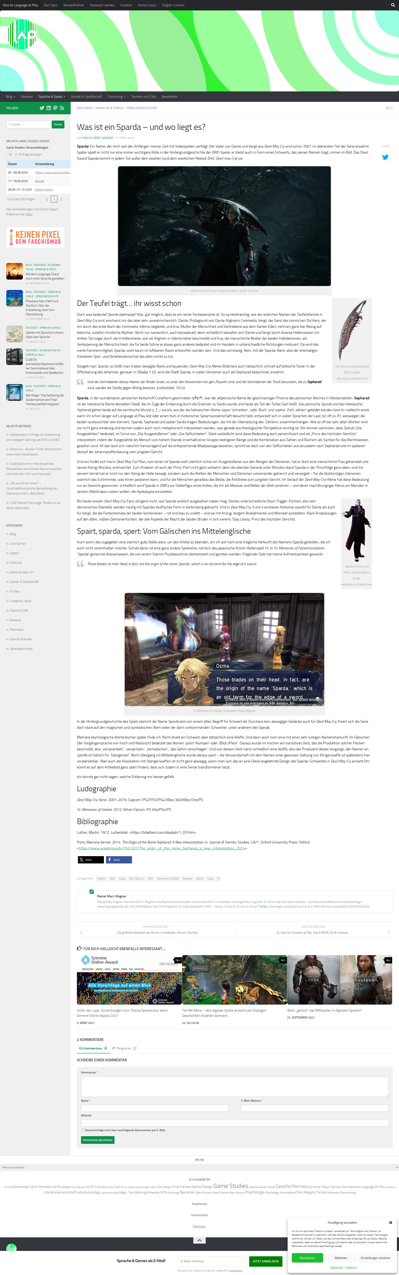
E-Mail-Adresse (252, 1100)
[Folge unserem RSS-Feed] (61, 107)
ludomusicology (88, 1192)
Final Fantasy (181, 1187)
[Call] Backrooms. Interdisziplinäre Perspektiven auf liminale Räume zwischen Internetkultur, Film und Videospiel (34, 469)
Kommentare (95, 1048)
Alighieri (101, 878)
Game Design (202, 1186)
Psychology (272, 1192)
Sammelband (288, 1192)
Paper (232, 1192)
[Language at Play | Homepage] (21, 34)
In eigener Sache (50, 350)
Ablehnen (341, 1258)
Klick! (29, 214)
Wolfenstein (333, 1192)
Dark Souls (115, 1187)
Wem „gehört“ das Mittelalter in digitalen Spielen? (324, 1010)
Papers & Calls (35, 354)
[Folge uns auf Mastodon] (55, 107)
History (305, 1186)
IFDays (325, 1187)
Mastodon (199, 1226)
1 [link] (54, 199)
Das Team (51, 5)
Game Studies (230, 1186)
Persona (240, 1192)
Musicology (173, 1192)
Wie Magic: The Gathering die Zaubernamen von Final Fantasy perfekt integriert (45, 399)
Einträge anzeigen (30, 154)
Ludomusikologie (109, 1192)
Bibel (112, 878)
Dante (122, 878)
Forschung (115, 97)
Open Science (221, 1192)
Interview (335, 1187)
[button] (391, 1223)
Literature (390, 1187)
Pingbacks (126, 1048)
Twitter (262, 906)
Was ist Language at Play (20, 5)
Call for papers (61, 1187)
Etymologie (144, 1187)
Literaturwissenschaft (60, 1192)
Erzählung (133, 1187)
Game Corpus (147, 5)
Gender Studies (267, 1187)
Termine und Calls (143, 97)
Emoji (124, 1187)
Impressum (351, 1267)
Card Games (18, 543)
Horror (316, 1187)
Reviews (27, 97)
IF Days (15, 591)
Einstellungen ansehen (375, 1258)
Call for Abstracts (40, 1187)
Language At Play (373, 1187)
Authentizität (19, 1187)
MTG (163, 1192)
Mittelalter (153, 1192)
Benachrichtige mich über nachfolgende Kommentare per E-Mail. (125, 1130)
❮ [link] (47, 199)
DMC (150, 878)
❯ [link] (61, 199)
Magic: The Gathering (132, 1192)
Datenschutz (336, 1267)
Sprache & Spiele (50, 97)
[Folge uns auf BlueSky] (41, 107)
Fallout (153, 1187)
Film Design (164, 1187)
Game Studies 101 (22, 572)
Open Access (203, 1192)
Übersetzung (348, 1192)
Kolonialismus (351, 1187)
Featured (84, 108)
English (14, 553)
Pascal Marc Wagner (98, 138)
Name (85, 1100)
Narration (187, 1192)
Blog (9, 97)
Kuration (126, 5)
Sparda (199, 878)
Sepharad (187, 878)
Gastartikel (254, 1187)
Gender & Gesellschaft (86, 97)
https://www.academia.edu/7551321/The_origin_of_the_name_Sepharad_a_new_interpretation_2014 (162, 848)
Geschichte (287, 1186)
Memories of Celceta (168, 878)
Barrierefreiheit (73, 5)
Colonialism (102, 1187)
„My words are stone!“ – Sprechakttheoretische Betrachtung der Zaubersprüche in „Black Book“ (31, 488)
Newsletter (169, 97)
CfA (87, 1187)
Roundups (16, 629)
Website (86, 1115)
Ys (218, 878)
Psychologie (255, 1192)
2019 (7, 1187)
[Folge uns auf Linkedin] (48, 107)
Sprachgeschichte (141, 108)
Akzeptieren (307, 1258)
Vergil (210, 878)
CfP (92, 1187)
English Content (173, 5)
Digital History (44, 189)
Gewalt (39, 181)
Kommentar (89, 1072)
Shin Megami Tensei (311, 1192)
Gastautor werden (102, 5)
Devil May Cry (136, 878)
